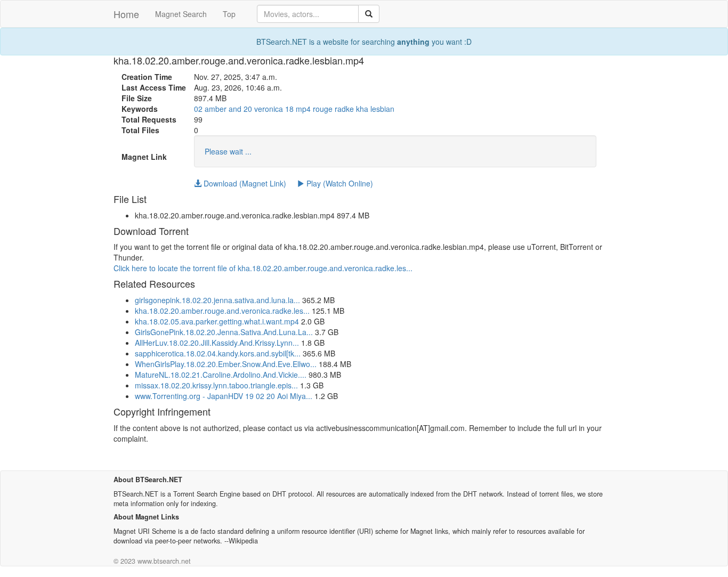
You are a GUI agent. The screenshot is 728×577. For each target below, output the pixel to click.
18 (289, 108)
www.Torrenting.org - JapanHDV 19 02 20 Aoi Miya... (223, 396)
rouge (323, 108)
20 (248, 108)
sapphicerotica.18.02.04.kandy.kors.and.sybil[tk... (218, 353)
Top (229, 14)
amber (216, 108)
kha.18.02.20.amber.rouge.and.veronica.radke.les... (222, 310)
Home (126, 14)
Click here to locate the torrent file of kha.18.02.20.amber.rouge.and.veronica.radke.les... (263, 268)
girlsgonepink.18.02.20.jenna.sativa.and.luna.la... (217, 300)
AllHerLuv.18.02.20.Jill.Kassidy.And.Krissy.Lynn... (217, 342)
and (235, 108)
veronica (268, 108)
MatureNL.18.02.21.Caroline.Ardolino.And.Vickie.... (220, 374)
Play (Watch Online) (338, 183)
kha (362, 108)
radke (344, 108)
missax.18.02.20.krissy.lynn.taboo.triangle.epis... (216, 385)
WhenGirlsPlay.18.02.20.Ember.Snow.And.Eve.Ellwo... (226, 364)
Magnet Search (181, 14)
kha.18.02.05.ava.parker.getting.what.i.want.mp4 (217, 321)
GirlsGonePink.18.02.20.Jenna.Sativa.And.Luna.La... (224, 332)
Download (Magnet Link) (243, 183)
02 (198, 108)
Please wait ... (228, 151)
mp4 (303, 108)
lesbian (382, 108)
